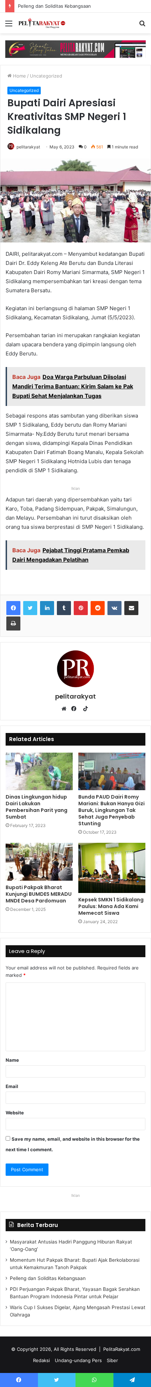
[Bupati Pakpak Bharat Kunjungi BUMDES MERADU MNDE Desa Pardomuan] (39, 862)
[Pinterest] (81, 608)
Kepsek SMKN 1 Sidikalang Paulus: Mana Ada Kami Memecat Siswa (111, 906)
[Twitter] (30, 608)
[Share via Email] (131, 608)
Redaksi (41, 1360)
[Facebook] (13, 608)
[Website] (65, 709)
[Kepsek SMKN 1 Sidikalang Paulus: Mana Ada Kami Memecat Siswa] (111, 868)
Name (12, 1060)
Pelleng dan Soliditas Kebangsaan (47, 6)
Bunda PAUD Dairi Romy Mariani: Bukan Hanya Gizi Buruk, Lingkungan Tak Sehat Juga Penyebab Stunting (111, 810)
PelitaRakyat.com (121, 1349)
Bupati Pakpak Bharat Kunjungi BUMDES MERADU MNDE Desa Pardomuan (39, 894)
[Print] (13, 623)
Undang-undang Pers (78, 1360)
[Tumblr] (64, 608)
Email (12, 1086)
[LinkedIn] (47, 608)
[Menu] (8, 26)
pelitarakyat (28, 146)
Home (19, 76)
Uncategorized (46, 76)
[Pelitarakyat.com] (46, 23)
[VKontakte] (114, 608)
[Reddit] (98, 608)
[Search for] (142, 26)
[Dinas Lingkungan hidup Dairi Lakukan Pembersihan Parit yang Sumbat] (39, 772)
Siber (112, 1360)
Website (15, 1112)
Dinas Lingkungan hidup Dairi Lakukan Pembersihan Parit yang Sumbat (36, 806)
